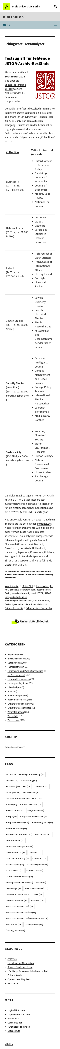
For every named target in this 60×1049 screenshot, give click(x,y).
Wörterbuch (13, 924)
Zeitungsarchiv (33, 924)
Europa (11, 816)
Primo (10, 691)
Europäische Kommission (34, 816)
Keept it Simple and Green (20, 967)
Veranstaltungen (16, 712)
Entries (13, 1018)
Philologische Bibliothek (19, 882)
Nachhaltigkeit (15, 864)
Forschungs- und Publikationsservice (25, 671)
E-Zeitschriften (15, 810)
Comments (15, 1022)
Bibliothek (13, 786)
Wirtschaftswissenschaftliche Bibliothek (27, 918)
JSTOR (40, 593)
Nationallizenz (14, 870)
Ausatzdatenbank (20, 593)
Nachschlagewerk (37, 864)
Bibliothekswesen (16, 658)
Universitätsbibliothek (18, 703)
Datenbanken (42, 586)
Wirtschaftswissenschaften (21, 912)
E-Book (11, 804)
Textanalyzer (44, 523)
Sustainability (13, 452)
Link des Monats (16, 852)
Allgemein (12, 654)
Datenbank (41, 786)
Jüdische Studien (18, 597)
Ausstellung (29, 780)
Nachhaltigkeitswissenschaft (18, 600)
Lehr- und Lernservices (19, 679)
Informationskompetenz (19, 846)
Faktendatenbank (16, 828)
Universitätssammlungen (20, 707)
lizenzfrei (39, 858)
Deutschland (31, 792)
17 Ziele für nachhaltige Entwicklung (25, 774)
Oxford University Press (19, 876)
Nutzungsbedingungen (19, 1026)
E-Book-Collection (30, 804)
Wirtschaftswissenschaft (19, 906)
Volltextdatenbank (27, 604)
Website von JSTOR (25, 512)
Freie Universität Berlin (19, 834)
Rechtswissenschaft (36, 888)
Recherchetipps (27, 589)
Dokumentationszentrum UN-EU (24, 798)
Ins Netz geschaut (16, 675)
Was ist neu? (14, 720)
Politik (41, 882)
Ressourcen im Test (17, 699)
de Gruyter (13, 792)
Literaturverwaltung (17, 858)
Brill (26, 786)
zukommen (10, 577)
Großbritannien (15, 840)
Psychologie (14, 888)
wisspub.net (13, 983)
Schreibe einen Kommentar (39, 608)
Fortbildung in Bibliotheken (21, 963)
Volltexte (37, 900)
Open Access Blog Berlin (19, 979)
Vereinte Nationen (17, 900)
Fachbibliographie (42, 822)
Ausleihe (12, 780)
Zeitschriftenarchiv (14, 608)
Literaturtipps (14, 687)
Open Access (34, 870)
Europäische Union (17, 822)
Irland (33, 593)
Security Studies (15, 383)
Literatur (35, 852)
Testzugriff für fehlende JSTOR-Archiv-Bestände (27, 60)
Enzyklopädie (35, 810)
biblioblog (13, 17)
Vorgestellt (13, 716)
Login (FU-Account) (17, 1010)
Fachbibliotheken (16, 666)
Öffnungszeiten (15, 930)
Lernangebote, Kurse (18, 683)
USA (38, 894)
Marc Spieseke (11, 586)
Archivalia (12, 958)
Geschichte (43, 834)
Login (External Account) (19, 1014)
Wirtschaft (42, 604)
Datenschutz (14, 1030)
